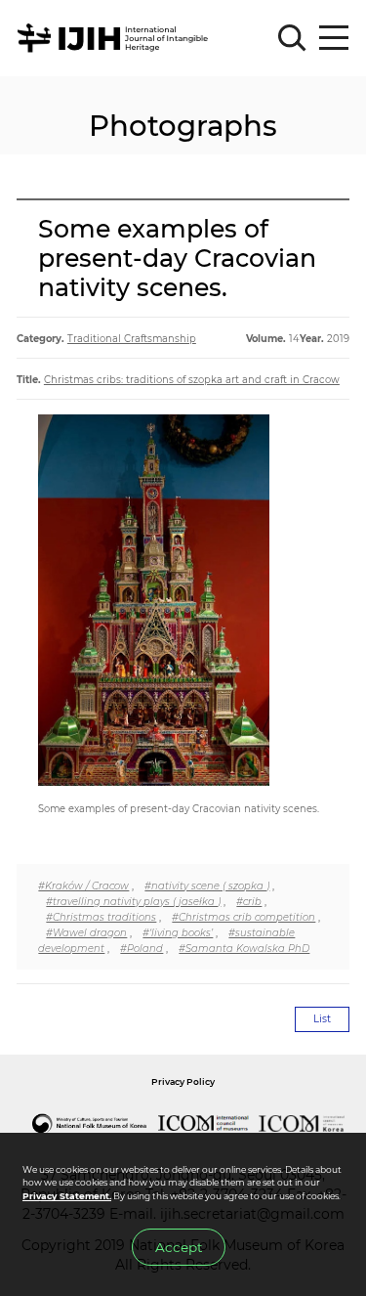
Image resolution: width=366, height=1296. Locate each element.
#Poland (141, 948)
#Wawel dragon (86, 932)
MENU (333, 38)
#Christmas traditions (101, 917)
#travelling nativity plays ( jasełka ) (133, 901)
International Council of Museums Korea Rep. (302, 1123)
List (322, 1019)
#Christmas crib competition (243, 917)
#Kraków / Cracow (83, 885)
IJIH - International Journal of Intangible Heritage (116, 38)
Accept (178, 1247)
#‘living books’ (177, 932)
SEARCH (291, 38)
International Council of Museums (204, 1123)
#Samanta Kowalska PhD (244, 948)
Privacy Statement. (66, 1195)
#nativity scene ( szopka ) (206, 885)
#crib (249, 901)
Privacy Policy (183, 1081)
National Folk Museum (89, 1123)
